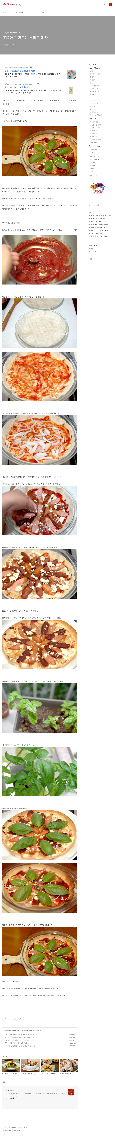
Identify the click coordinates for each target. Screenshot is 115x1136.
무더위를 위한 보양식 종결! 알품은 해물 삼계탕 (20, 1046)
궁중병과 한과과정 (95, 125)
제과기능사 (93, 131)
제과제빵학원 (93, 224)
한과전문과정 (103, 216)
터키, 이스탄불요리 (96, 115)
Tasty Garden (94, 156)
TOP (110, 1128)
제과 (105, 227)
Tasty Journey (94, 146)
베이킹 (92, 97)
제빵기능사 (93, 134)
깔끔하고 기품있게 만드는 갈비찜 (15, 1040)
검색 (105, 4)
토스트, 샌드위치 (95, 92)
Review (32, 12)
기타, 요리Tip (94, 112)
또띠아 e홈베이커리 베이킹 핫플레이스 (21, 71)
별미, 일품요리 (23, 1030)
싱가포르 (92, 219)
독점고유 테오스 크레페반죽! (17, 87)
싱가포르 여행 (93, 216)
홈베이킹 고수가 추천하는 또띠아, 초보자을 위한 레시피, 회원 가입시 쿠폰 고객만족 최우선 (32, 75)
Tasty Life (93, 119)
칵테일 (106, 230)
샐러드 (92, 83)
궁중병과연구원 (103, 224)
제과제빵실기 (93, 221)
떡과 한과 (93, 94)
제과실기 (92, 230)
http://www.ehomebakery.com (16, 68)
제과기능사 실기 (94, 236)
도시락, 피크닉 (94, 103)
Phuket (92, 152)
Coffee (92, 169)
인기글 (98, 205)
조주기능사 (93, 136)
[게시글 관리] (12, 1019)
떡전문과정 (103, 236)
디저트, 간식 (94, 89)
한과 (97, 219)
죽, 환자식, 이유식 (95, 74)
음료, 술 (92, 106)
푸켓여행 (92, 233)
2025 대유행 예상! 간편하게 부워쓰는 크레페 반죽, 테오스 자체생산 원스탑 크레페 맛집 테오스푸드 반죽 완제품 (33, 91)
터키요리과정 (94, 122)
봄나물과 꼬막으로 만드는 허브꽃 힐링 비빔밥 (20, 1037)
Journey (19, 12)
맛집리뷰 (93, 163)
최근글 (91, 205)
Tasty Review (94, 159)
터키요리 (101, 221)
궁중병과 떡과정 (95, 128)
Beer (91, 171)
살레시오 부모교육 (95, 139)
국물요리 (93, 80)
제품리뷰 (93, 166)
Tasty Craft (93, 175)
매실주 (44, 12)
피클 (109, 216)
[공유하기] (9, 1019)
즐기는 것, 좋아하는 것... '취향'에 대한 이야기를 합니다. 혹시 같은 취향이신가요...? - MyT (35, 1093)
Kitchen (6, 12)
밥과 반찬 (93, 71)
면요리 (92, 77)
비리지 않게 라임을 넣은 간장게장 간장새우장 (20, 1034)
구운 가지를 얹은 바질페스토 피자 (16, 1043)
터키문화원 (99, 230)
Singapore (93, 149)
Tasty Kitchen (10, 1030)
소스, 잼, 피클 (94, 100)
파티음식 (102, 219)
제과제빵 (100, 227)
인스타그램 (91, 259)
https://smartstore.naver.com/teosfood (20, 84)
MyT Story (93, 142)
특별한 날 (93, 109)
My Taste (10, 1090)
